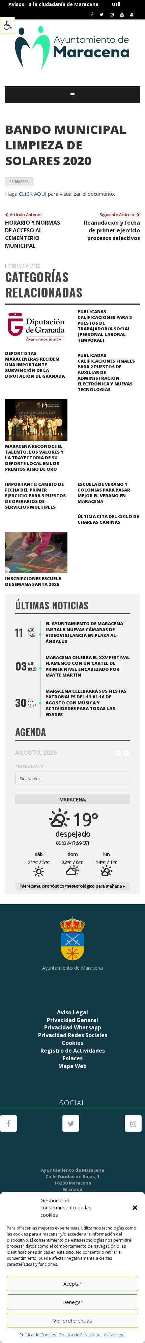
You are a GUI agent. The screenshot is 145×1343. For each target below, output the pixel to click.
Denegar (72, 1302)
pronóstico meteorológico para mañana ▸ (72, 886)
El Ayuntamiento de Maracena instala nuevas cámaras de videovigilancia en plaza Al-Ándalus (84, 632)
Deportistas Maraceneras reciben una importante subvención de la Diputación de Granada (35, 364)
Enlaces (73, 1058)
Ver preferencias (72, 1320)
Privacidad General (72, 1020)
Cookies (72, 1043)
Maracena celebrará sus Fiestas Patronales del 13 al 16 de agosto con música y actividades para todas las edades (86, 702)
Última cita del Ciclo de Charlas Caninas (108, 519)
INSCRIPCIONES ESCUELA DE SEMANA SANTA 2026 (33, 581)
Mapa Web (72, 1066)
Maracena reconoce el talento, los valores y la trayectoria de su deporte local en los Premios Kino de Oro (34, 457)
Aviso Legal (114, 1335)
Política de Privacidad (79, 1335)
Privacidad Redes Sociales (72, 1035)
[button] (135, 1207)
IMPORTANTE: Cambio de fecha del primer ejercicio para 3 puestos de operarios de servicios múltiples (35, 495)
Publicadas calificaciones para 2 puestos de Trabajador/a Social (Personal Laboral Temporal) (105, 326)
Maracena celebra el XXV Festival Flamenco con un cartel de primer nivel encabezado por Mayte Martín (88, 666)
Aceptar (72, 1283)
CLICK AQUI (33, 193)
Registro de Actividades (72, 1050)
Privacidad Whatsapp (72, 1027)
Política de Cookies (38, 1335)
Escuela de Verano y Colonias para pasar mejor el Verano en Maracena (104, 492)
